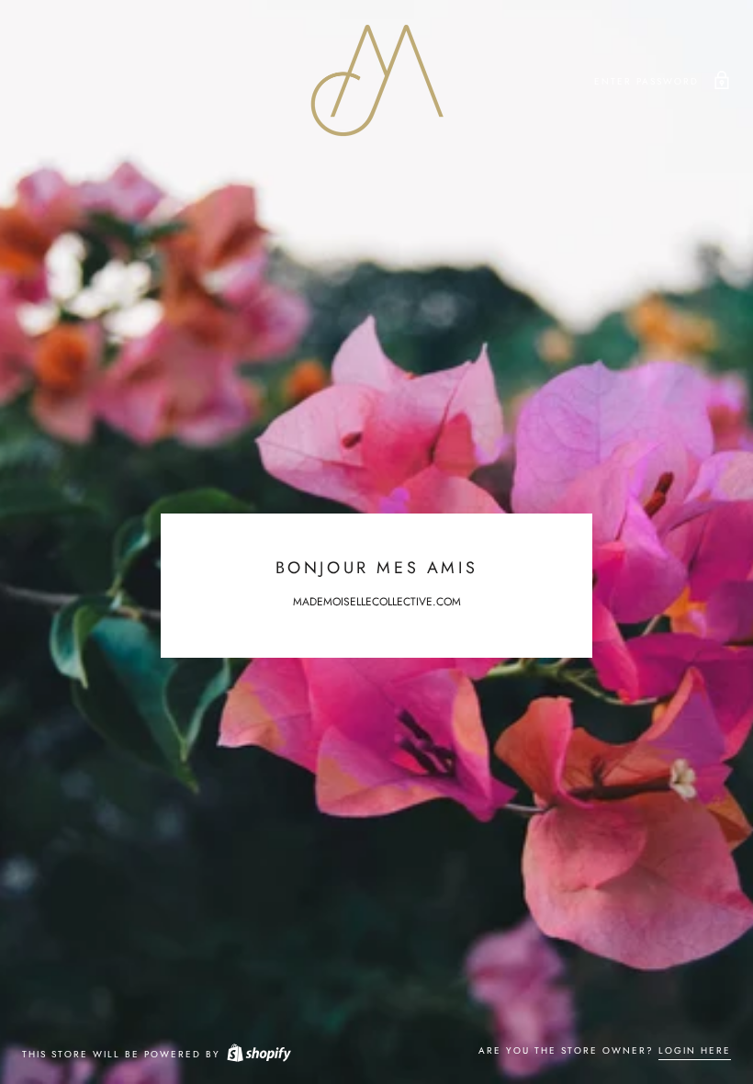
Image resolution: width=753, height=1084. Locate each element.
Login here (694, 1050)
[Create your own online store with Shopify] (258, 1054)
